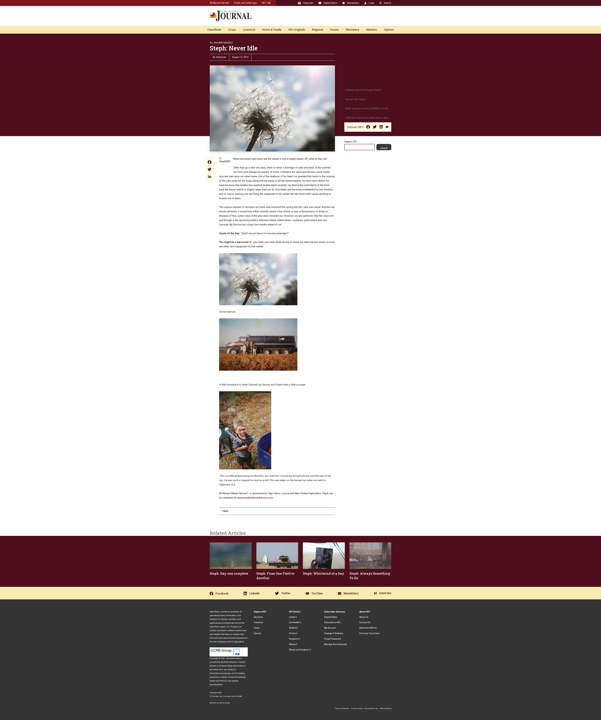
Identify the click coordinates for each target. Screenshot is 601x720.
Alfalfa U (293, 628)
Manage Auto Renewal (335, 644)
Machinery (352, 29)
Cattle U (293, 617)
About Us (363, 617)
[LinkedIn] (209, 177)
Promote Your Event (369, 633)
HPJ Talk (266, 2)
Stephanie (221, 57)
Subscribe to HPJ (332, 622)
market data (234, 658)
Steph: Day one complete (229, 573)
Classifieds (214, 29)
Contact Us (364, 622)
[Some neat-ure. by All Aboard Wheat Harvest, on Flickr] (258, 255)
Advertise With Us (368, 628)
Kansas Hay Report (355, 99)
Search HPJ (350, 141)
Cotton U (293, 633)
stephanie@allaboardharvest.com (255, 497)
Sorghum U (294, 639)
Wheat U (293, 644)
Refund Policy (385, 708)
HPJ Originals (296, 29)
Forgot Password (332, 639)
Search (384, 148)
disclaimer (218, 684)
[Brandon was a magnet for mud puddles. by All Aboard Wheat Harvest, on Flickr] (245, 393)
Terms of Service (342, 708)
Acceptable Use (371, 708)
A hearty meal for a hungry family (363, 90)
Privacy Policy (357, 708)
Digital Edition (330, 617)
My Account (330, 628)
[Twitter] (209, 170)
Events (334, 29)
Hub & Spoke (224, 703)
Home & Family (271, 29)
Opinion (389, 29)
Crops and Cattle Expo (245, 2)
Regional (317, 29)
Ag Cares (258, 617)
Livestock (249, 29)
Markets (371, 29)
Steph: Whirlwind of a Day (323, 573)
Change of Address (333, 633)
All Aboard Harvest (219, 2)
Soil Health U (295, 622)
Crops (232, 29)
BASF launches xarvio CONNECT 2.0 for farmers (367, 108)
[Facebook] (209, 162)
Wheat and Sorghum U (300, 650)
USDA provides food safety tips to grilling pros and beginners (367, 117)
